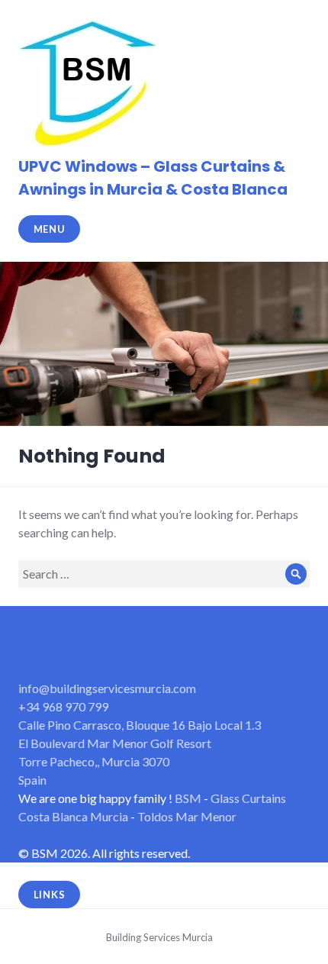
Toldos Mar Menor (186, 816)
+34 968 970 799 (63, 706)
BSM (188, 798)
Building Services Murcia (159, 937)
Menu (50, 229)
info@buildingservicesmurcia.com (107, 688)
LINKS (50, 894)
